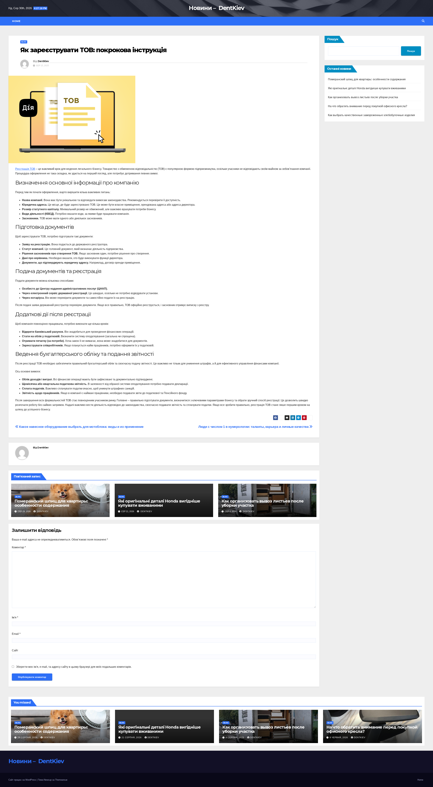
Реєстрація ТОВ (25, 168)
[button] (423, 21)
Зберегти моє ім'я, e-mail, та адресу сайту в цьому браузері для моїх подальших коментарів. (74, 666)
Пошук (332, 39)
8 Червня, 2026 (339, 737)
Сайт (15, 650)
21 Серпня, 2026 (132, 737)
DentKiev (43, 61)
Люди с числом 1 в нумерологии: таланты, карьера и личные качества (253, 426)
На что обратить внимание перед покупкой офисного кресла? (367, 106)
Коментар (19, 547)
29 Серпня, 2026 (28, 737)
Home (16, 21)
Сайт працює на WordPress (22, 780)
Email (16, 633)
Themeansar (61, 780)
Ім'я (15, 617)
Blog (23, 42)
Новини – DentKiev (216, 7)
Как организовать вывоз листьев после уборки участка (263, 503)
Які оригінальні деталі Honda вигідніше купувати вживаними (159, 503)
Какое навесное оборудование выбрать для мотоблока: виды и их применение (81, 426)
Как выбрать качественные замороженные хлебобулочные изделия (371, 115)
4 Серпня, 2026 (235, 737)
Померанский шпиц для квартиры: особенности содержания (51, 503)
